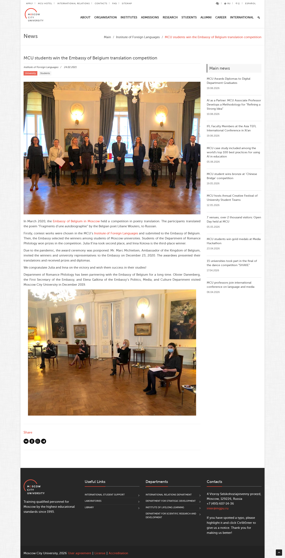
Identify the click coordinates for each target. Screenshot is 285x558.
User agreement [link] (79, 553)
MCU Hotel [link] (45, 3)
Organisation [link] (105, 17)
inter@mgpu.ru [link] (217, 508)
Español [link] (250, 3)
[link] (217, 3)
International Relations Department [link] (169, 494)
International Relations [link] (73, 3)
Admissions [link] (150, 17)
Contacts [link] (101, 3)
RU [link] (229, 3)
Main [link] (107, 37)
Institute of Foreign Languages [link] (138, 37)
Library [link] (89, 507)
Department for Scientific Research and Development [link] (171, 515)
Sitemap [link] (127, 3)
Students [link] (189, 17)
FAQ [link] (114, 3)
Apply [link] (29, 3)
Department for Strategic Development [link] (171, 501)
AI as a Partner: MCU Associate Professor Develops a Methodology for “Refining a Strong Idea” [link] (234, 104)
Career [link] (220, 17)
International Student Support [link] (105, 494)
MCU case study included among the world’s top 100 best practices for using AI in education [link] (233, 152)
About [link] (85, 17)
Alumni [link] (206, 17)
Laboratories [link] (93, 501)
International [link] (241, 17)
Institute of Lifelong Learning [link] (165, 507)
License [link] (100, 553)
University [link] (30, 73)
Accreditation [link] (118, 553)
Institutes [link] (129, 17)
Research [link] (170, 17)
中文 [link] (238, 3)
